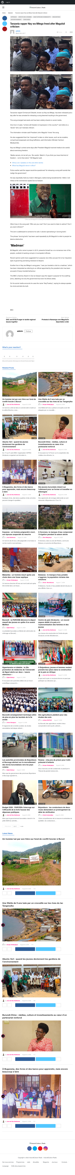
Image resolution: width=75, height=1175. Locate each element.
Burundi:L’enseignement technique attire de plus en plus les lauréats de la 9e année (19, 717)
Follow (28, 331)
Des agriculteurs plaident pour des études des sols (52, 716)
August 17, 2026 (60, 582)
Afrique (14, 17)
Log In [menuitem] (8, 2)
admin (18, 31)
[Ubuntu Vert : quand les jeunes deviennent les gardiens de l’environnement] (19, 427)
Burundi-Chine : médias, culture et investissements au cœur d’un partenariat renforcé (52, 444)
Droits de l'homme (25, 17)
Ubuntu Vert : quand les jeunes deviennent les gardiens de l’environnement (15, 444)
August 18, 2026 (58, 537)
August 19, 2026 (22, 537)
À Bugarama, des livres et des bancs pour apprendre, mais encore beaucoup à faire (18, 489)
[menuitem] (2, 2)
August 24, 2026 (60, 404)
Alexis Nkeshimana (48, 582)
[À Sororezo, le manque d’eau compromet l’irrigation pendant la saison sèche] (55, 517)
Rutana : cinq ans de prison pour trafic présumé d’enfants (54, 761)
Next (15, 826)
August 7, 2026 (58, 720)
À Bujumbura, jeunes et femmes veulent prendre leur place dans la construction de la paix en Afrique (55, 669)
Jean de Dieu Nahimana (13, 404)
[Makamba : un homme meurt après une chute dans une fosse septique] (19, 560)
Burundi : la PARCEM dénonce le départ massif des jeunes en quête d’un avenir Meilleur (19, 622)
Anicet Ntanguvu (11, 722)
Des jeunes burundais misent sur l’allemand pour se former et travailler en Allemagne (55, 489)
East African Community (42, 17)
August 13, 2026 (21, 627)
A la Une (6, 395)
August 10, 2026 (62, 675)
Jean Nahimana (11, 537)
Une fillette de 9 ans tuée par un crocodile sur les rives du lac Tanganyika (55, 400)
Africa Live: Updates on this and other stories (27, 163)
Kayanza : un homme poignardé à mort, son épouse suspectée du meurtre (18, 533)
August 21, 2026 (26, 494)
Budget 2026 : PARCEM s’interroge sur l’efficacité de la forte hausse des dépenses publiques (18, 809)
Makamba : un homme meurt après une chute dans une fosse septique (18, 576)
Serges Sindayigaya (48, 404)
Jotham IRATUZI (47, 720)
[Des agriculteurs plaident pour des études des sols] (55, 700)
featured (27, 19)
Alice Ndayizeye (47, 537)
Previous (8, 826)
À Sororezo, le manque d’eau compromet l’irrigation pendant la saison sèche (55, 533)
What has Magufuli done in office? (24, 165)
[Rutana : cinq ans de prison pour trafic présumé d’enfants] (55, 745)
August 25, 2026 (26, 404)
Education (56, 17)
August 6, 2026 (60, 765)
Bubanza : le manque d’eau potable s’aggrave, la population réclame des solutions (53, 577)
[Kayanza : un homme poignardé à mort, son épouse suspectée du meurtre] (19, 517)
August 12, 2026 (62, 630)
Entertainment (16, 19)
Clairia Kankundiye (48, 815)
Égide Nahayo (10, 627)
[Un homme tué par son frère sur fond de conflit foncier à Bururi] (19, 384)
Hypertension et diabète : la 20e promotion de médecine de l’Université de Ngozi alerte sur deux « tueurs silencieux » (18, 671)
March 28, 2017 (20, 33)
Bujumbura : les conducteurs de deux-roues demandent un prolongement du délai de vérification (54, 809)
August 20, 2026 (62, 494)
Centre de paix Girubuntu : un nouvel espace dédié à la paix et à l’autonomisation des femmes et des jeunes (53, 623)
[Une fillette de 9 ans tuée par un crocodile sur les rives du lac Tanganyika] (55, 384)
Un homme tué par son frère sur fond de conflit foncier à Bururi (19, 400)
